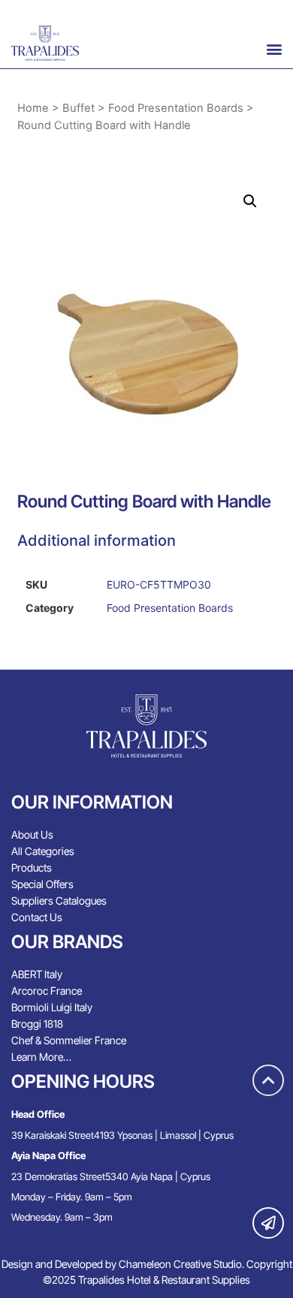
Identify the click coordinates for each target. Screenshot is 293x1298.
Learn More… (41, 1056)
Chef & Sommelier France (68, 1040)
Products (31, 867)
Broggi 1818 (37, 1023)
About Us (32, 834)
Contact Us (36, 917)
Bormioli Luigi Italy (51, 1007)
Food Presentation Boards (175, 108)
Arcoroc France (46, 990)
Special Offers (42, 884)
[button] (273, 48)
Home (33, 108)
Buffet (78, 108)
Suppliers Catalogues (59, 900)
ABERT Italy (36, 974)
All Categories (42, 851)
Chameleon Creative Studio (180, 1263)
